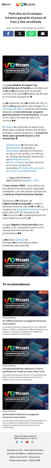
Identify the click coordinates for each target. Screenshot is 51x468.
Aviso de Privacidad (33, 450)
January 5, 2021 (30, 180)
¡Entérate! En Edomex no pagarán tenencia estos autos (21, 415)
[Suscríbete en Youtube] (27, 442)
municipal (19, 239)
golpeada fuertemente (29, 209)
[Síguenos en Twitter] (21, 442)
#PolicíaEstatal (20, 159)
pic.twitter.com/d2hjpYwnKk (21, 171)
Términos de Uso (14, 450)
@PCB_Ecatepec (15, 162)
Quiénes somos (34, 453)
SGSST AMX (34, 460)
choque (9, 127)
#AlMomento (13, 145)
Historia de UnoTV (18, 457)
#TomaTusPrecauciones (31, 168)
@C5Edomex (13, 148)
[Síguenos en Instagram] (32, 442)
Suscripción (34, 457)
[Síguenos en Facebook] (17, 442)
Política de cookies (18, 460)
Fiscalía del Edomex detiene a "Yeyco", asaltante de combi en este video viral (23, 370)
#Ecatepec (12, 150)
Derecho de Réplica (16, 453)
